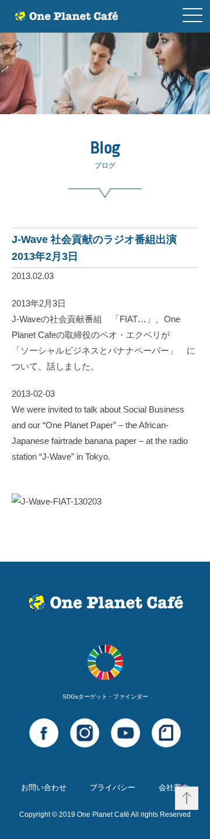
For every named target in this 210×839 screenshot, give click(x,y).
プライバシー (112, 787)
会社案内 (174, 787)
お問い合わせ (43, 787)
